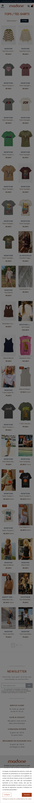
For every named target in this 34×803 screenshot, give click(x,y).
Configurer (7, 795)
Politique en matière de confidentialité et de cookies (17, 799)
